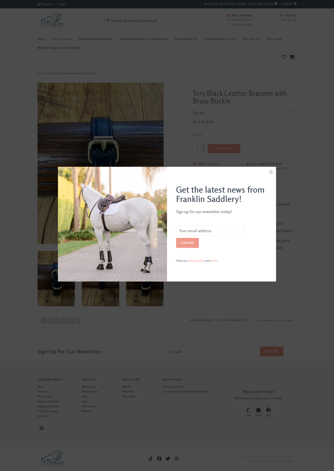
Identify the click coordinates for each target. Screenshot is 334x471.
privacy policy (196, 260)
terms (214, 260)
